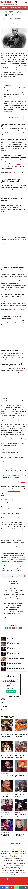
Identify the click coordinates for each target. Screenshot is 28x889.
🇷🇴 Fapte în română (7, 870)
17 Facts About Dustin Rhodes (14, 653)
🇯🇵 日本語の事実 (8, 865)
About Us (5, 848)
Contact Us (14, 849)
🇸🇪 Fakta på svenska (18, 858)
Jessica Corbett (17, 14)
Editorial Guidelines (19, 18)
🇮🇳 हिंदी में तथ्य (5, 863)
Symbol (3, 699)
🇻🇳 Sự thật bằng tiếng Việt (8, 872)
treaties (17, 192)
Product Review (6, 849)
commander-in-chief (13, 475)
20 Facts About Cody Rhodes (5, 834)
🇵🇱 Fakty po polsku (20, 868)
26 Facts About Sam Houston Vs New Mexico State (7, 736)
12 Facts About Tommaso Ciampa (15, 668)
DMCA (12, 851)
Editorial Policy (11, 848)
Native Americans (10, 413)
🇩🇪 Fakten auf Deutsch (20, 853)
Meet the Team (20, 848)
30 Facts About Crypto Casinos (15, 638)
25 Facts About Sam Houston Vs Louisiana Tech (21, 736)
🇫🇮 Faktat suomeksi (18, 860)
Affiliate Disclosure (5, 851)
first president (20, 428)
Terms (16, 851)
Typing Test (4, 706)
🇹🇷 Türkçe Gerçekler (20, 872)
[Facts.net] (9, 2)
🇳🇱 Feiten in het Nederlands (8, 868)
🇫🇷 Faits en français (7, 855)
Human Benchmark (5, 710)
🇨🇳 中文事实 (13, 874)
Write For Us (21, 849)
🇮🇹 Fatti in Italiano (6, 856)
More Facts (11, 853)
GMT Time (3, 703)
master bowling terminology (17, 563)
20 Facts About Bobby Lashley (19, 795)
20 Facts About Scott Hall (19, 834)
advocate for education (12, 92)
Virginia (3, 133)
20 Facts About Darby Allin (13, 648)
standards (13, 601)
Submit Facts (4, 853)
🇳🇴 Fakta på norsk (8, 860)
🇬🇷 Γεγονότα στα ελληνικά (19, 862)
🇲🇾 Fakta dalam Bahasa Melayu (13, 867)
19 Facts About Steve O (5, 815)
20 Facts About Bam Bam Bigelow (15, 658)
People (13, 23)
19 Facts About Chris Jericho (5, 795)
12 (25, 65)
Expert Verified (9, 18)
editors (21, 603)
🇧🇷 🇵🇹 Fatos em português (18, 856)
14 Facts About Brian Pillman (14, 663)
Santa (18, 164)
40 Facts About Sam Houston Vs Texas (21, 756)
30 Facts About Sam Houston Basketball (7, 756)
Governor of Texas (18, 509)
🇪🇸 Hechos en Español (19, 855)
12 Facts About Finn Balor (13, 643)
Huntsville (21, 370)
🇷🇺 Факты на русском (18, 870)
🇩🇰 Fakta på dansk (8, 858)
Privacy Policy (23, 851)
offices (23, 482)
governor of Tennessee (14, 491)
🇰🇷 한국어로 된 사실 (18, 865)
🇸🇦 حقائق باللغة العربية (6, 862)
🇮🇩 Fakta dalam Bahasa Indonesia (17, 863)
